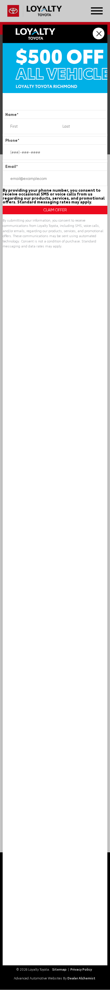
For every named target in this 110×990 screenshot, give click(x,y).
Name (11, 114)
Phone (12, 140)
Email (11, 166)
